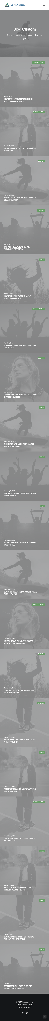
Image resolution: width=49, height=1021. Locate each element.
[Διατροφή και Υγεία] (24, 5)
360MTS (28, 1007)
